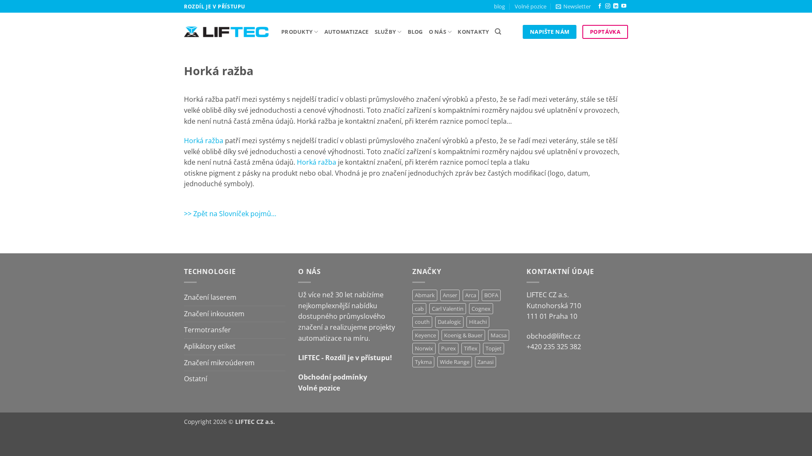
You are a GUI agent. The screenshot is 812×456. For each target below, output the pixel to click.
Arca (470, 295)
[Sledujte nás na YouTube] (623, 6)
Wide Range (454, 362)
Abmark (425, 295)
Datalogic (449, 322)
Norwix (424, 348)
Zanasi (485, 362)
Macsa (499, 335)
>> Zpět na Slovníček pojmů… (230, 213)
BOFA (491, 295)
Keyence (425, 335)
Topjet (494, 348)
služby (385, 31)
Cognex (481, 308)
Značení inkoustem (214, 313)
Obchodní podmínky (332, 377)
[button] (573, 6)
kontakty (473, 31)
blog (499, 6)
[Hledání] (498, 32)
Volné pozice (530, 6)
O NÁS (437, 31)
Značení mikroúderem (219, 362)
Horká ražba (203, 140)
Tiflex (470, 348)
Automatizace (346, 31)
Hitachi (478, 322)
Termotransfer (207, 329)
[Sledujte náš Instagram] (607, 6)
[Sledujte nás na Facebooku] (599, 6)
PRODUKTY (297, 31)
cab (419, 308)
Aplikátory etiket (210, 346)
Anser (450, 295)
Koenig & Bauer (463, 335)
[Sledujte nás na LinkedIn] (615, 6)
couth (422, 322)
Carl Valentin (448, 308)
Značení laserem (210, 297)
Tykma (423, 362)
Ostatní (195, 378)
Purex (448, 348)
